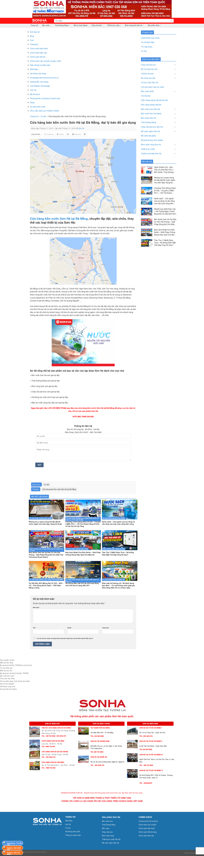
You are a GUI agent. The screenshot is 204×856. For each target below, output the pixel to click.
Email (70, 628)
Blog (32, 36)
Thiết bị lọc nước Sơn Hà (111, 839)
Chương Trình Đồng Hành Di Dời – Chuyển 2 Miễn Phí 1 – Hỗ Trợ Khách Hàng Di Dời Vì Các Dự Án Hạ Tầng (165, 190)
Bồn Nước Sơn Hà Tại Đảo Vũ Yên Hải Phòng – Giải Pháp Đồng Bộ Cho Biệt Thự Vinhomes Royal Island (165, 222)
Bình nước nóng (108, 835)
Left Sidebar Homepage (40, 85)
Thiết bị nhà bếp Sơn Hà (151, 153)
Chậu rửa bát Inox (148, 64)
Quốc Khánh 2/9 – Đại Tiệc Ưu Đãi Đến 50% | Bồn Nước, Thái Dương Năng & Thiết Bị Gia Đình (164, 169)
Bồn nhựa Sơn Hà (148, 118)
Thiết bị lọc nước (113, 25)
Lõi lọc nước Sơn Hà (149, 82)
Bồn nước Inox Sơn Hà (150, 109)
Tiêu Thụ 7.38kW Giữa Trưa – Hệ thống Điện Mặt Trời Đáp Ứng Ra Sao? (165, 242)
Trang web (105, 628)
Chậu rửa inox (107, 832)
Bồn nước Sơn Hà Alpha (151, 113)
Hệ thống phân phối (72, 831)
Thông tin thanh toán (73, 835)
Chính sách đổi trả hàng (148, 832)
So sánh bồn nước (37, 106)
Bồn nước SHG (147, 91)
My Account (35, 94)
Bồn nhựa (105, 828)
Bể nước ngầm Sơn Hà (150, 131)
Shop (32, 102)
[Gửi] (172, 21)
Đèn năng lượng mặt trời (151, 104)
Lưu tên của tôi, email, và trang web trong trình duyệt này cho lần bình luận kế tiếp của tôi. (65, 638)
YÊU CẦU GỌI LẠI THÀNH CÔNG (44, 110)
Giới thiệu (34, 69)
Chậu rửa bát (96, 25)
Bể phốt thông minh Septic (152, 140)
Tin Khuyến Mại (147, 42)
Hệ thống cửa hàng (38, 73)
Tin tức (67, 828)
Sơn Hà (81, 128)
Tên (34, 628)
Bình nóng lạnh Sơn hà (133, 25)
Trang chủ (34, 25)
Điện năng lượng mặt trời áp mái (154, 100)
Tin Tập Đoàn (146, 46)
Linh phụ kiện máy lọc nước (152, 87)
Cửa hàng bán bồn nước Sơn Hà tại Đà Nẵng (59, 489)
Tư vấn (43, 116)
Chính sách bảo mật (38, 52)
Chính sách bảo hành (39, 48)
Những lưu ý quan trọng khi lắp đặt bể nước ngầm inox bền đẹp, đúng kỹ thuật (164, 180)
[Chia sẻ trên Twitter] (60, 134)
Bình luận (36, 607)
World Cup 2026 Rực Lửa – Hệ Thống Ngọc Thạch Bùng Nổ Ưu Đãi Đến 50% (165, 211)
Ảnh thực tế (35, 32)
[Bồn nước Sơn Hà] (102, 8)
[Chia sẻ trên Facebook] (49, 134)
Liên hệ (33, 90)
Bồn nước (45, 25)
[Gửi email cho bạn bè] (68, 134)
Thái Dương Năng (61, 25)
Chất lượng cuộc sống (150, 37)
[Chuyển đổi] (175, 64)
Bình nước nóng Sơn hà (151, 144)
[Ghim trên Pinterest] (76, 134)
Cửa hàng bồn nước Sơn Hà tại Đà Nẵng (59, 218)
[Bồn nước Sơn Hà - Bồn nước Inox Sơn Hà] (40, 21)
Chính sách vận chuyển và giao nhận (45, 61)
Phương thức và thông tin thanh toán (45, 98)
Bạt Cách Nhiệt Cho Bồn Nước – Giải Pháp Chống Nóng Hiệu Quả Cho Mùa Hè (164, 232)
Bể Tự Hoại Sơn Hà (149, 69)
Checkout (34, 44)
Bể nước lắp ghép (148, 135)
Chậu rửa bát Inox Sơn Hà (152, 126)
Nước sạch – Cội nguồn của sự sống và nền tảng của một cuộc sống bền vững (164, 201)
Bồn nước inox (107, 821)
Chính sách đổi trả (37, 56)
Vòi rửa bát (145, 95)
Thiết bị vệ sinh (147, 73)
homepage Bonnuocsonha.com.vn (44, 77)
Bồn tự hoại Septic (80, 25)
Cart (32, 40)
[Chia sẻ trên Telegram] (85, 134)
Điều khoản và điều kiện (40, 65)
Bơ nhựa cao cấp (148, 78)
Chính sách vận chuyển (147, 824)
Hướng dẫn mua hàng (39, 81)
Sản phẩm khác (153, 25)
